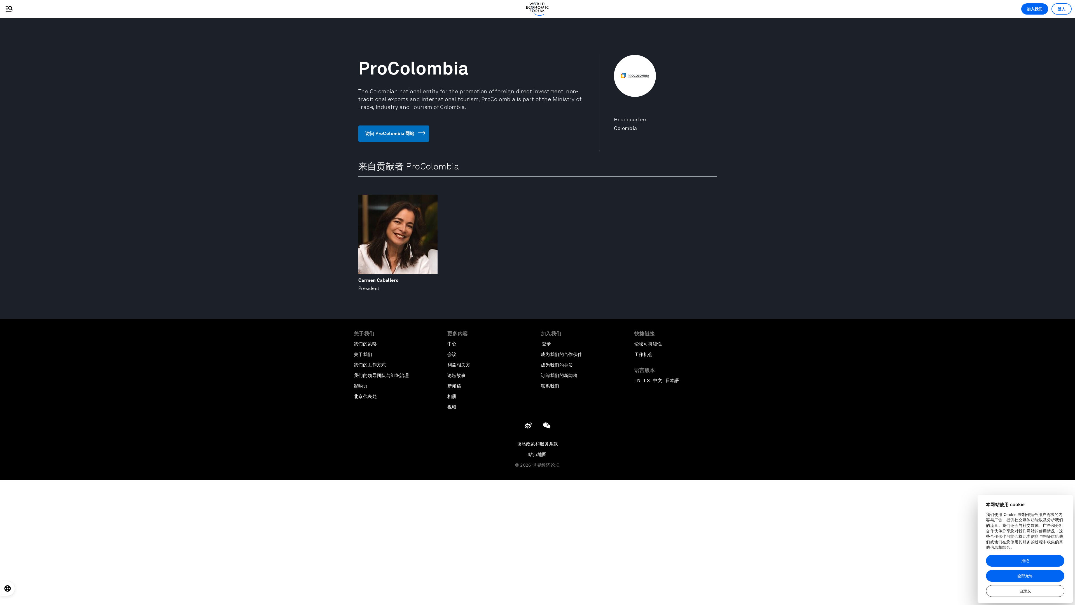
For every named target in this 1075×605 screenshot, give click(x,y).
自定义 (1025, 591)
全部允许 (1025, 576)
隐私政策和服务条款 (537, 443)
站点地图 (537, 454)
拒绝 (1025, 561)
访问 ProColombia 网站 (390, 133)
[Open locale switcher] (7, 588)
